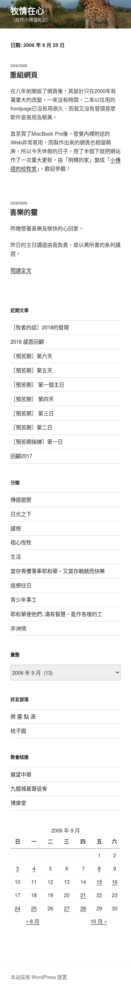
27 (67, 908)
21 (83, 895)
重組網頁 (24, 75)
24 (17, 908)
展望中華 (20, 774)
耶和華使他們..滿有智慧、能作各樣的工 (56, 613)
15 (99, 881)
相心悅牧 (20, 542)
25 (34, 908)
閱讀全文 (20, 270)
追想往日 (20, 585)
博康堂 (18, 802)
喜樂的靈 (24, 212)
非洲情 (18, 628)
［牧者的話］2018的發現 (39, 327)
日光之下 (20, 513)
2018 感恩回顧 (27, 341)
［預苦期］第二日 (31, 427)
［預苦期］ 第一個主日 (37, 384)
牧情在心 (27, 10)
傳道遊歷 (20, 499)
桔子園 (18, 730)
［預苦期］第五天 (31, 370)
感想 (15, 528)
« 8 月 (32, 921)
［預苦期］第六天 (31, 355)
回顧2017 (21, 455)
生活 (15, 556)
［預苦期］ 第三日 (32, 413)
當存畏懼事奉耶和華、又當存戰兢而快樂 (57, 570)
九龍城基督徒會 (28, 788)
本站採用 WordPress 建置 (38, 976)
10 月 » (98, 921)
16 (114, 881)
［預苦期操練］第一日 (36, 441)
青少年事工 (23, 599)
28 (83, 908)
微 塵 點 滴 (23, 716)
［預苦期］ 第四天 (32, 398)
